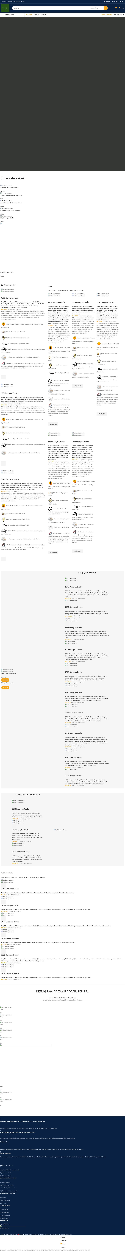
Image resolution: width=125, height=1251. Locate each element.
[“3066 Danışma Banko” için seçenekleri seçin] (3, 902)
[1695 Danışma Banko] (71, 578)
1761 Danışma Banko (73, 757)
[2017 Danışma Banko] (71, 724)
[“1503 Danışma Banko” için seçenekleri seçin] (3, 377)
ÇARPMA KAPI (3, 1203)
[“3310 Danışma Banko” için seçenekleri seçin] (3, 885)
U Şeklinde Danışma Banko (7, 1185)
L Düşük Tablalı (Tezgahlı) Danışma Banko (106, 959)
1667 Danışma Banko (73, 650)
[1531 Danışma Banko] (7, 384)
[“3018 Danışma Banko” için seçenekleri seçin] (3, 970)
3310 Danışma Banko (10, 889)
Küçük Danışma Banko (20, 487)
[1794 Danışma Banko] (71, 684)
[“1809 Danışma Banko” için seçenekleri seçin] (14, 848)
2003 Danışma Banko (74, 713)
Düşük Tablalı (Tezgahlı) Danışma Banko (31, 304)
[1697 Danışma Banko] (71, 619)
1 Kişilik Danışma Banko (7, 483)
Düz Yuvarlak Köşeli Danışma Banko (61, 453)
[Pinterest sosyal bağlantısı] (97, 2)
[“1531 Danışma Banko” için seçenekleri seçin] (3, 463)
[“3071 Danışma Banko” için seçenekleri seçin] (67, 772)
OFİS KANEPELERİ (4, 1218)
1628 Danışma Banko (20, 829)
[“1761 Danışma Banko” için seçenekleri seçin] (67, 754)
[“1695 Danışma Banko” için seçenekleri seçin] (67, 583)
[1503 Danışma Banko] (7, 289)
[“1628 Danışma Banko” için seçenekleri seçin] (14, 826)
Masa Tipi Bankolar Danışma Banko (10, 489)
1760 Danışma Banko (73, 672)
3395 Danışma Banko (20, 809)
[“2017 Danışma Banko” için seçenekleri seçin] (67, 730)
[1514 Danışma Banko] (78, 433)
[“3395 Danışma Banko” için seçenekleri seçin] (14, 806)
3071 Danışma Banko (73, 776)
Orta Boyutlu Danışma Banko (20, 307)
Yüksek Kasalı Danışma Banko (93, 615)
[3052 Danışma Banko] (7, 913)
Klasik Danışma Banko (101, 633)
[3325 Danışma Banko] (7, 946)
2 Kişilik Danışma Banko (7, 302)
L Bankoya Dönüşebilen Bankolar (34, 487)
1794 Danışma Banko (73, 692)
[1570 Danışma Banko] (7, 471)
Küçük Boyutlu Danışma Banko (28, 835)
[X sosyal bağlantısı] (95, 2)
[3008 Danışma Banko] (7, 929)
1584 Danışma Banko (56, 302)
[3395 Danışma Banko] (18, 800)
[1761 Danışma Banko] (71, 749)
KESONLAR (3, 1197)
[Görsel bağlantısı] (13, 1226)
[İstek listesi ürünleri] (112, 8)
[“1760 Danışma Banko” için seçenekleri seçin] (67, 669)
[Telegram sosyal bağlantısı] (101, 2)
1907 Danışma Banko (74, 607)
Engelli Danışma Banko (6, 1173)
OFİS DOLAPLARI (4, 1212)
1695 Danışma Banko (73, 587)
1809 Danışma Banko (20, 852)
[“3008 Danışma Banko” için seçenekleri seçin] (3, 935)
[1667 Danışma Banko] (71, 641)
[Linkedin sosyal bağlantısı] (99, 2)
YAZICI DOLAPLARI (5, 1200)
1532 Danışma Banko (56, 441)
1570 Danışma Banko (10, 479)
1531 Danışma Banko (9, 393)
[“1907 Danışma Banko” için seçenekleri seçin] (67, 604)
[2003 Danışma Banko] (71, 704)
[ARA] (106, 8)
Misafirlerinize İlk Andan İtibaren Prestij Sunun (62, 998)
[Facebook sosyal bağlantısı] (93, 2)
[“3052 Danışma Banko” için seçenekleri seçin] (3, 918)
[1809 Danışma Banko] (18, 843)
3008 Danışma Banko (10, 938)
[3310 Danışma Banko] (7, 880)
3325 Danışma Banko (10, 955)
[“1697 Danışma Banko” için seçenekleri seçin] (67, 624)
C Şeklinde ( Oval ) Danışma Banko (9, 1191)
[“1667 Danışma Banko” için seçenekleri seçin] (67, 646)
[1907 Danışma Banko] (71, 600)
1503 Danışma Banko (10, 298)
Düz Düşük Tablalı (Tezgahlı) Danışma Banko (21, 306)
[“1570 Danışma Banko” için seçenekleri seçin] (3, 559)
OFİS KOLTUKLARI (5, 1215)
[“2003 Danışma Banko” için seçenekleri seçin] (67, 709)
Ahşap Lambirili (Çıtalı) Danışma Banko (36, 926)
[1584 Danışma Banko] (54, 293)
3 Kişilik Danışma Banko (20, 302)
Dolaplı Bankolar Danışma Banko (93, 678)
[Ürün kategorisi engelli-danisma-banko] (62, 231)
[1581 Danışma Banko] (78, 293)
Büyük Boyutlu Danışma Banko (13, 304)
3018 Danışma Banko (10, 973)
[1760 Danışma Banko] (71, 663)
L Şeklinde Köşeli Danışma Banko (33, 815)
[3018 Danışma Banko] (7, 964)
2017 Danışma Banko (73, 733)
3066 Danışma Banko (10, 905)
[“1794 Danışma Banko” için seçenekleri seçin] (67, 689)
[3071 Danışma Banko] (71, 769)
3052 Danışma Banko (10, 922)
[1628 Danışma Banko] (18, 821)
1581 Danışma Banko (80, 302)
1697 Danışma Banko (73, 627)
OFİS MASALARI (4, 1209)
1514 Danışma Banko (80, 441)
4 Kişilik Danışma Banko (82, 447)
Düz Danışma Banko (10, 485)
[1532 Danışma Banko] (54, 433)
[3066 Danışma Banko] (7, 896)
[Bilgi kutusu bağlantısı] (61, 1124)
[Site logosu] (5, 8)
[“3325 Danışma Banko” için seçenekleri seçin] (3, 951)
